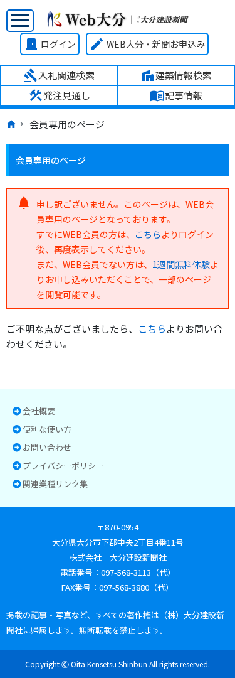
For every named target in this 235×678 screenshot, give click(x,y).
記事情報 (176, 95)
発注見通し (59, 95)
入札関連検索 (59, 75)
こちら (148, 234)
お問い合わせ (47, 448)
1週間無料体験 (181, 264)
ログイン (50, 43)
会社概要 (39, 411)
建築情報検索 (176, 75)
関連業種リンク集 (55, 484)
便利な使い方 (47, 429)
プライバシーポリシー (63, 466)
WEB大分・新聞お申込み (147, 43)
